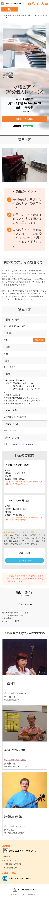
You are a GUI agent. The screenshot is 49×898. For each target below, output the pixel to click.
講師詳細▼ (25, 112)
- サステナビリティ (9, 860)
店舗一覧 (11, 15)
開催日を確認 (24, 119)
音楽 (22, 15)
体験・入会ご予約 (24, 561)
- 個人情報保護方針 (9, 868)
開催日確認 (39, 340)
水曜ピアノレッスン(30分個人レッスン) (20, 444)
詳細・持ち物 (20, 579)
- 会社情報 (6, 856)
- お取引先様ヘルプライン (12, 864)
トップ (3, 15)
